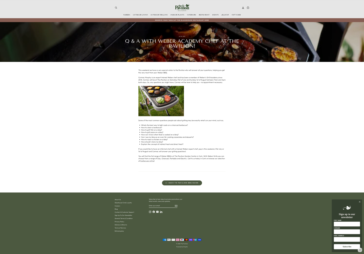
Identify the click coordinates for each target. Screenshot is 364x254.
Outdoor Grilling (159, 15)
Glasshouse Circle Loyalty (123, 203)
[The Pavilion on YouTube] (157, 212)
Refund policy (119, 231)
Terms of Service (120, 228)
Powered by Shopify (182, 246)
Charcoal (165, 158)
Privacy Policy (119, 222)
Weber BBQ (162, 73)
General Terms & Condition (124, 218)
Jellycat (225, 15)
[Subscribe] (176, 205)
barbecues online (147, 161)
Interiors (191, 15)
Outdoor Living (140, 15)
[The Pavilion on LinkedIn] (161, 212)
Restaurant (204, 15)
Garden (126, 15)
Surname (337, 228)
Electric (184, 158)
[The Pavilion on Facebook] (154, 212)
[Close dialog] (359, 201)
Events (215, 15)
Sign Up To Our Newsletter (123, 215)
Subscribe (347, 246)
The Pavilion (162, 80)
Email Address (339, 235)
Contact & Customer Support (124, 212)
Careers (117, 206)
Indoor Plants (177, 15)
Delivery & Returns (121, 225)
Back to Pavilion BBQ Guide (183, 183)
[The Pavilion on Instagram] (150, 212)
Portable (173, 158)
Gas (159, 158)
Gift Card (236, 15)
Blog (116, 209)
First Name (337, 220)
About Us (118, 199)
